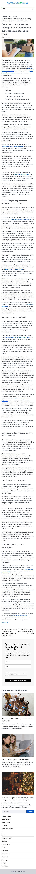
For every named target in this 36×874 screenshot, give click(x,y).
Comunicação (6, 822)
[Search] (33, 9)
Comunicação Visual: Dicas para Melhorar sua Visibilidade (17, 720)
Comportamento (6, 819)
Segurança (5, 850)
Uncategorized (6, 860)
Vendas (4, 863)
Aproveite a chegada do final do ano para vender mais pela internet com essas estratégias (18, 799)
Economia (4, 825)
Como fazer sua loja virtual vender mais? (15, 759)
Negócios (5, 622)
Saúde (4, 847)
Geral (3, 835)
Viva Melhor (5, 866)
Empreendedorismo (7, 828)
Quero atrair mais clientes (18, 680)
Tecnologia (5, 857)
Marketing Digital (6, 838)
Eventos (4, 832)
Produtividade (6, 844)
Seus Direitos (5, 853)
